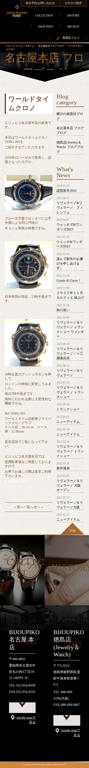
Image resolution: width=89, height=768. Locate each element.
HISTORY (73, 15)
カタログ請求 (73, 3)
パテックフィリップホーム (20, 46)
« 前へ (18, 507)
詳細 (30, 641)
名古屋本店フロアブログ (51, 46)
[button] (22, 703)
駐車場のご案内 (16, 481)
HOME (16, 15)
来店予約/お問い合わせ (40, 3)
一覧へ (28, 507)
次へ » (38, 507)
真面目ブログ (71, 37)
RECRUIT (73, 26)
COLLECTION (44, 15)
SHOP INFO (45, 26)
